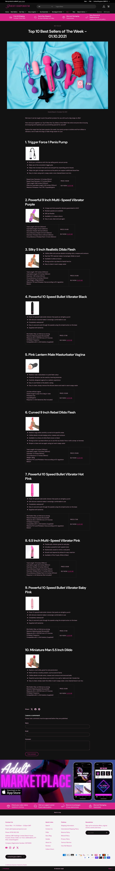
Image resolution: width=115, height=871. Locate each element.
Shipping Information (67, 825)
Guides (48, 839)
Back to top (57, 812)
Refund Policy (65, 836)
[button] (108, 6)
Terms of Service (66, 842)
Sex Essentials (44, 12)
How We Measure (66, 846)
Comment (28, 739)
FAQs (47, 832)
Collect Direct (50, 849)
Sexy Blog (49, 836)
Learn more (21, 1)
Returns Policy (65, 832)
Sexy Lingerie (32, 12)
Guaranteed (97, 807)
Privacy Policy (65, 839)
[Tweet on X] (32, 709)
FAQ (90, 1)
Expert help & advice (44, 807)
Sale (85, 1)
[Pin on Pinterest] (39, 709)
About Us (48, 842)
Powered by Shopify (22, 865)
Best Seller (57, 26)
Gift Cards (107, 12)
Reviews (99, 12)
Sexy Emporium (13, 865)
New (74, 12)
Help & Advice (81, 12)
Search (48, 825)
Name (26, 723)
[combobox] (66, 6)
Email (26, 731)
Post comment (32, 754)
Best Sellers (14, 12)
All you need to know (72, 807)
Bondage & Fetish (57, 12)
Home (7, 12)
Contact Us (49, 829)
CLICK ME (70, 186)
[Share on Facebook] (35, 709)
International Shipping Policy (70, 829)
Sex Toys (21, 12)
